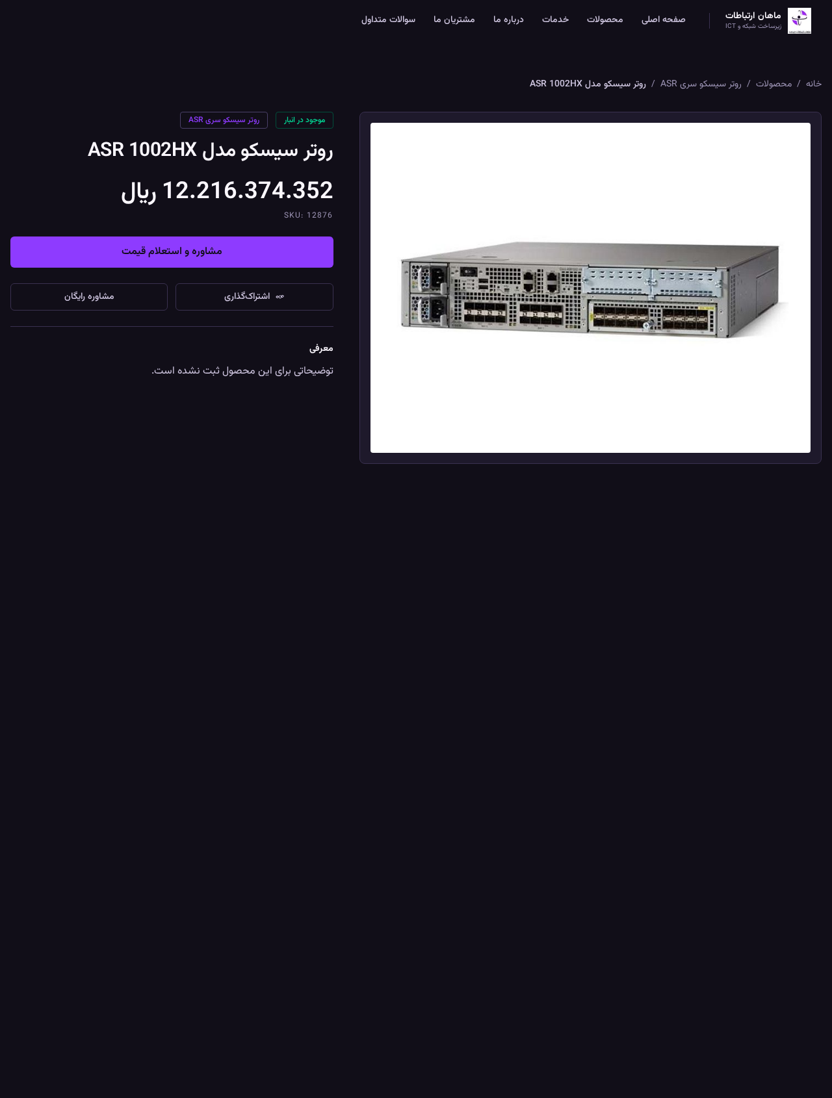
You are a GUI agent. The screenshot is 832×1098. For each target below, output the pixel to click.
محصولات (605, 20)
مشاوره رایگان (89, 297)
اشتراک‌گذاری (247, 297)
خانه (814, 84)
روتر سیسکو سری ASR (701, 84)
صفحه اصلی (664, 20)
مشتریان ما (454, 20)
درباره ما (508, 20)
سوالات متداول (388, 20)
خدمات (555, 20)
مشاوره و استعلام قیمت (172, 252)
